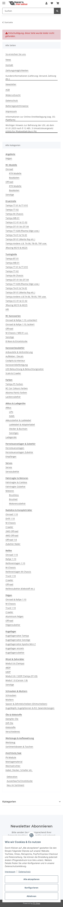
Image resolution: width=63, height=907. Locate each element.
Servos (9, 467)
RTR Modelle (15, 173)
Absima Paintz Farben (16, 392)
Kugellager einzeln (15, 648)
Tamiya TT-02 (12, 209)
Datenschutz (24, 871)
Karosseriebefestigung (17, 364)
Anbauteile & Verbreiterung (19, 352)
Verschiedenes (13, 731)
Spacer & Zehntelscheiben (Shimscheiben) (26, 703)
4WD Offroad (12, 535)
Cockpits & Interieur (15, 360)
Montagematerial (14, 761)
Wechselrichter (13, 765)
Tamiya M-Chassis (14, 213)
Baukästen (14, 177)
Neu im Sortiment (15, 785)
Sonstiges (13, 433)
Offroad (9, 181)
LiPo (11, 411)
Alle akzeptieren (31, 879)
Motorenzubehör (17, 503)
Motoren (10, 490)
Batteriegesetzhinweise (17, 106)
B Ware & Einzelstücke (16, 341)
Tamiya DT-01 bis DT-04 (17, 226)
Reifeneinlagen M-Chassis (18, 571)
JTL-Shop (36, 903)
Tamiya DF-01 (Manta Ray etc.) (20, 239)
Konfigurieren (31, 887)
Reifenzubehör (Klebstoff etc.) (20, 588)
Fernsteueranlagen (15, 448)
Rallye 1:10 (11, 559)
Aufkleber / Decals (14, 356)
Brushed (13, 499)
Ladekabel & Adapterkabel (22, 424)
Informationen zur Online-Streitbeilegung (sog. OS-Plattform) (31, 118)
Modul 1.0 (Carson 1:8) (17, 680)
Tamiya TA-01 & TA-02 (16, 235)
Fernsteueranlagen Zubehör (19, 452)
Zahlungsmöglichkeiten (17, 70)
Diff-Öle (9, 723)
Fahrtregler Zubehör (15, 486)
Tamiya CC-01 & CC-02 (16, 222)
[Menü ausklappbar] (3, 2)
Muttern (10, 699)
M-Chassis (11, 522)
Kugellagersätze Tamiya (17, 635)
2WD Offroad (12, 531)
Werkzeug (10, 742)
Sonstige (10, 194)
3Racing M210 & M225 (16, 247)
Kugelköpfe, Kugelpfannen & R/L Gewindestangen (30, 708)
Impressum (10, 871)
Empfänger (11, 456)
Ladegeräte (11, 437)
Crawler (9, 527)
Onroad (9, 169)
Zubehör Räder (13, 544)
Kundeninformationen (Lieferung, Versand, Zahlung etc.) (31, 77)
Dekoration (12, 776)
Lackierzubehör (13, 396)
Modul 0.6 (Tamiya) (15, 663)
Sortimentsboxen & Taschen (19, 746)
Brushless (14, 495)
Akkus (8, 407)
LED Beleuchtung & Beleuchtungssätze (25, 369)
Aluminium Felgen (14, 616)
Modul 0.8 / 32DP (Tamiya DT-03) (21, 676)
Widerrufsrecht (13, 95)
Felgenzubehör (13, 624)
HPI (7, 309)
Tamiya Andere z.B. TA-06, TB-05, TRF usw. (26, 243)
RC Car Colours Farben (17, 388)
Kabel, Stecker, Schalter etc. (19, 770)
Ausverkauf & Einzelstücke (20, 781)
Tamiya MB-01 (12, 218)
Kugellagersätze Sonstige (18, 639)
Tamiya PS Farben (14, 384)
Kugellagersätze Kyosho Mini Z (21, 644)
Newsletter (11, 84)
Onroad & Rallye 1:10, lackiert (20, 324)
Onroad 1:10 (12, 514)
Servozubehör (12, 471)
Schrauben (11, 695)
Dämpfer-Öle (12, 718)
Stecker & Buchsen (18, 428)
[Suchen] (57, 11)
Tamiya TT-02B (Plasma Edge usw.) (22, 230)
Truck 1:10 (11, 576)
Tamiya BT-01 (12, 258)
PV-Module (11, 757)
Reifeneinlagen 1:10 (15, 563)
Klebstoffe (11, 727)
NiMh (12, 416)
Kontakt (9, 65)
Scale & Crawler (13, 373)
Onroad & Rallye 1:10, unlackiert (21, 320)
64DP (8, 671)
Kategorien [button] (9, 801)
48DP (8, 667)
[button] (46, 3)
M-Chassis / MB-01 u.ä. (17, 332)
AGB (8, 89)
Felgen (9, 158)
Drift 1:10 (10, 518)
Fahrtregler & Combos (16, 482)
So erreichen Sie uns (16, 54)
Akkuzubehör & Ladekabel (18, 420)
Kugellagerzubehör (15, 652)
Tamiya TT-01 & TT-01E (17, 205)
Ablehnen (31, 896)
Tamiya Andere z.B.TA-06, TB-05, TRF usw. (26, 296)
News (8, 59)
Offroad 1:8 (11, 539)
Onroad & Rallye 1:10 (16, 599)
